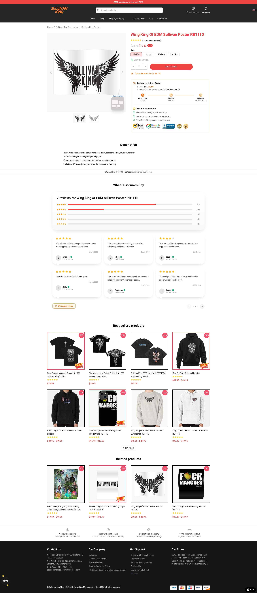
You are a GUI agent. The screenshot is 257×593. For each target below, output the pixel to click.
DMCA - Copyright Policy (99, 566)
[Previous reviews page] (189, 306)
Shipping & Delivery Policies (142, 555)
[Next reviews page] (202, 306)
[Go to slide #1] (79, 118)
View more (128, 448)
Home (50, 27)
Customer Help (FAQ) (140, 570)
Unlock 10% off (5, 581)
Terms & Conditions (97, 559)
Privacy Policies (96, 562)
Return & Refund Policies (141, 562)
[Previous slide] (51, 72)
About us (93, 555)
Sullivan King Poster (91, 27)
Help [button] (252, 590)
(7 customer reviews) (151, 40)
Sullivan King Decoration (67, 27)
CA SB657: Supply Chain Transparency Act (107, 570)
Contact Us (136, 566)
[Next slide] (122, 72)
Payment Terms (138, 559)
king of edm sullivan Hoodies (186, 373)
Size (132, 50)
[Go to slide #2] (93, 118)
